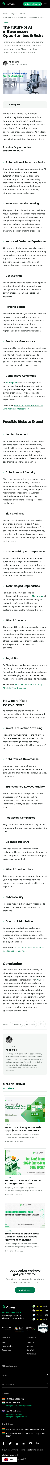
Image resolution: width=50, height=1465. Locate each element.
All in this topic (9, 1088)
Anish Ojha (14, 62)
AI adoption (11, 382)
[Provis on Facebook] (3, 1443)
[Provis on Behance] (37, 1443)
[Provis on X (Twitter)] (10, 1443)
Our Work (30, 1350)
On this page (26, 104)
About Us (30, 1342)
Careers (29, 1346)
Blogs (4, 1342)
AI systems (37, 596)
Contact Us (31, 1354)
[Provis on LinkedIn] (23, 1443)
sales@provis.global (14, 1414)
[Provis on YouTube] (30, 1443)
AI (38, 979)
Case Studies (7, 1346)
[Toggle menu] (45, 4)
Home (5, 13)
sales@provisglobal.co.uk (16, 1416)
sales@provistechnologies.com (19, 1405)
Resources (6, 1350)
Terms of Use (22, 1459)
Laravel (22, 13)
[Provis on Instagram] (17, 1443)
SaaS (4, 1375)
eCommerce (8, 1384)
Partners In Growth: (11, 1312)
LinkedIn (32, 1024)
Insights (14, 13)
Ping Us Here (24, 1290)
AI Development (9, 1366)
